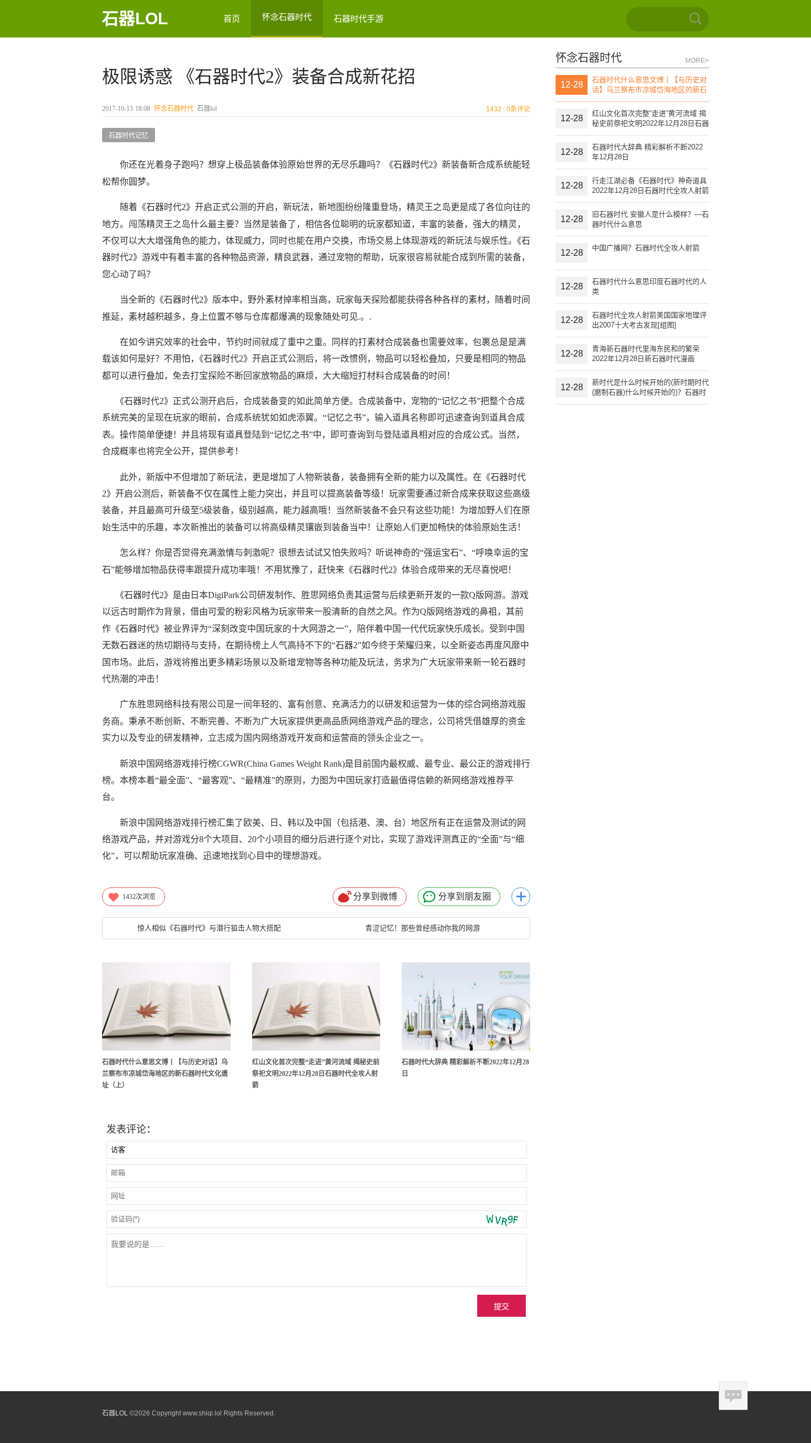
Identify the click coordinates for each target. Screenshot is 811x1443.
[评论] (733, 1395)
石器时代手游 (358, 18)
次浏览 (139, 897)
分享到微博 (375, 896)
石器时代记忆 (128, 135)
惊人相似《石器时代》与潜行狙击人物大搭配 (209, 928)
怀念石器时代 (174, 108)
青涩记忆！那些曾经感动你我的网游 (422, 928)
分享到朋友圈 (464, 896)
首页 (231, 18)
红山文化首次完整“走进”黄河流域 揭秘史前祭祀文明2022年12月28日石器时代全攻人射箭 (316, 1073)
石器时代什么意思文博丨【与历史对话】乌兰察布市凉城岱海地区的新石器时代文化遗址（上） (165, 1073)
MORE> (697, 60)
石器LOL (135, 18)
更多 (520, 896)
